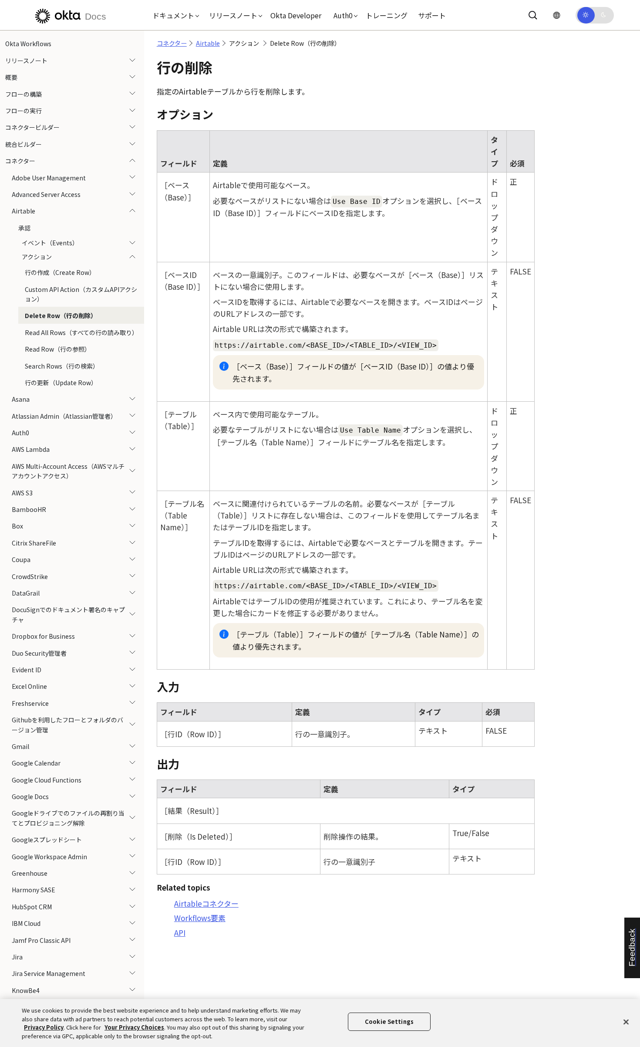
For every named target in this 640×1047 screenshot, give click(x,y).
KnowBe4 (26, 990)
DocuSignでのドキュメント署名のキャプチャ (68, 614)
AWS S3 (22, 492)
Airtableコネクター (206, 903)
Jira (17, 956)
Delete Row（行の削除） (61, 315)
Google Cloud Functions (46, 779)
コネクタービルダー (32, 127)
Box (17, 526)
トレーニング (387, 15)
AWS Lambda (31, 449)
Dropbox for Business (43, 636)
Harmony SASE (33, 889)
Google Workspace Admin (49, 856)
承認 (24, 227)
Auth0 (20, 432)
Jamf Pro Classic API (41, 939)
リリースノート (26, 60)
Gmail (20, 746)
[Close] (626, 1021)
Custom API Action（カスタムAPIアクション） (81, 294)
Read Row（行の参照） (58, 349)
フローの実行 (23, 110)
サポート (432, 15)
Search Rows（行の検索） (62, 365)
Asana (21, 399)
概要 (11, 77)
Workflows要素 (200, 917)
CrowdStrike (30, 576)
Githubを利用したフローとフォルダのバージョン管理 (67, 724)
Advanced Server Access (46, 194)
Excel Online (29, 686)
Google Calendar (36, 763)
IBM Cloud (26, 923)
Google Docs (30, 796)
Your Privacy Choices (134, 1027)
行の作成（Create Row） (60, 272)
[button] (173, 15)
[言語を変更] (556, 15)
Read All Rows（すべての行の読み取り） (81, 332)
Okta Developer (295, 15)
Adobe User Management (49, 177)
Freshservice (30, 702)
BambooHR (29, 509)
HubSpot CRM (32, 906)
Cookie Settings (389, 1021)
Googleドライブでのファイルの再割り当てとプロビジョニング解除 (68, 818)
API (179, 932)
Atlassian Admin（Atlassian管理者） (64, 415)
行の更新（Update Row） (61, 382)
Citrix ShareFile (34, 542)
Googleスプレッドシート (47, 839)
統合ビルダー (23, 143)
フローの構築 (23, 93)
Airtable (23, 211)
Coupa (21, 559)
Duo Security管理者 (39, 652)
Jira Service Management (48, 973)
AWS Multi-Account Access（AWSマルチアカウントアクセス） (68, 470)
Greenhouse (29, 873)
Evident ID (26, 669)
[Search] (533, 15)
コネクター (20, 160)
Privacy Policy (44, 1027)
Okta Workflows (28, 43)
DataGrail (26, 593)
